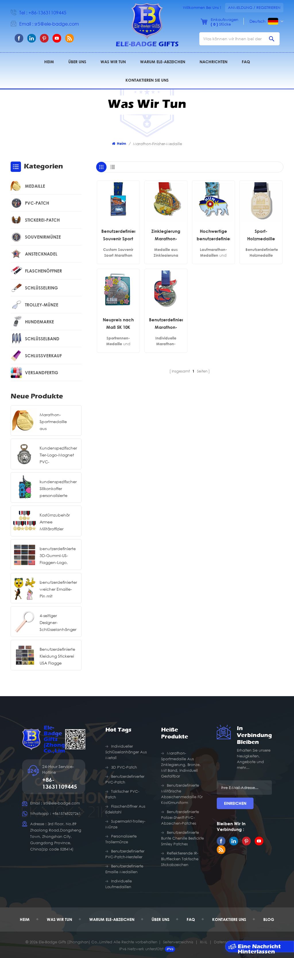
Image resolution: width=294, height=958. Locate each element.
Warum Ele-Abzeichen (162, 61)
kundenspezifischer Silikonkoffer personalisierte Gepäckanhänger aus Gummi (58, 489)
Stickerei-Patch (42, 219)
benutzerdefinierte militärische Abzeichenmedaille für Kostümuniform (182, 794)
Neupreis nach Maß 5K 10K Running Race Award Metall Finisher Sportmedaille (118, 324)
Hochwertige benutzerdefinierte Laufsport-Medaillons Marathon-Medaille (214, 235)
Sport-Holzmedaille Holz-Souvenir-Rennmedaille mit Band (261, 235)
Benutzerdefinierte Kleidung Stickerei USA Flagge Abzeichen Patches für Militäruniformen (57, 657)
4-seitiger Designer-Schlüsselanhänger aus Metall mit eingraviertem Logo (58, 623)
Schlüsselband (42, 338)
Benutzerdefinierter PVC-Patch (124, 779)
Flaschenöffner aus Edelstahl (125, 809)
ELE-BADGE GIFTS (147, 44)
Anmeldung (240, 7)
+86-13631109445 (47, 13)
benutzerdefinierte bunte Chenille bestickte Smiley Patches (182, 838)
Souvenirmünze (43, 236)
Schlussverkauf (43, 355)
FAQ (246, 61)
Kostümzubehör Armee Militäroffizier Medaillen (55, 522)
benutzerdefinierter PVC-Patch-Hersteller (124, 854)
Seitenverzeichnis (178, 942)
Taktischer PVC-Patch (122, 794)
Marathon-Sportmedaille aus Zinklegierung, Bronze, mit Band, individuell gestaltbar (57, 422)
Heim (49, 61)
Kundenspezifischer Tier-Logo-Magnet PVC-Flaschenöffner (58, 455)
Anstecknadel (41, 253)
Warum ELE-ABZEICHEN (111, 919)
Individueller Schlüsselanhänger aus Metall (126, 752)
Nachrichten (213, 61)
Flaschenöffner (43, 270)
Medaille (35, 186)
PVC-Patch (37, 203)
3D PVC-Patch (124, 767)
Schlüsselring (41, 287)
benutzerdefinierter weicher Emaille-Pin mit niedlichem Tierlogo (58, 590)
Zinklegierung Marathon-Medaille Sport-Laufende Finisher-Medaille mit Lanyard (166, 235)
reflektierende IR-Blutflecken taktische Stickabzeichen (179, 859)
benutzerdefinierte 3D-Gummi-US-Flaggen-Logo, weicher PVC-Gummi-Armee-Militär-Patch (58, 556)
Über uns (77, 61)
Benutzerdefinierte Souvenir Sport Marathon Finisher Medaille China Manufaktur (118, 235)
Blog (268, 919)
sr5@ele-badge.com (56, 24)
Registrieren (268, 7)
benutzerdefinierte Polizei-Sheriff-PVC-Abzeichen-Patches (180, 817)
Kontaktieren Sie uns (147, 80)
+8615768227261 (66, 813)
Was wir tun (113, 61)
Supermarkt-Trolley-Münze (125, 824)
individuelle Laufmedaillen (118, 884)
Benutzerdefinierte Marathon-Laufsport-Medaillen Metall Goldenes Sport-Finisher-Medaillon (166, 324)
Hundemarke (39, 321)
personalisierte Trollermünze (121, 839)
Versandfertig (41, 372)
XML (203, 942)
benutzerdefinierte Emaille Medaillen (124, 869)
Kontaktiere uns (229, 919)
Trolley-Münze (41, 304)
